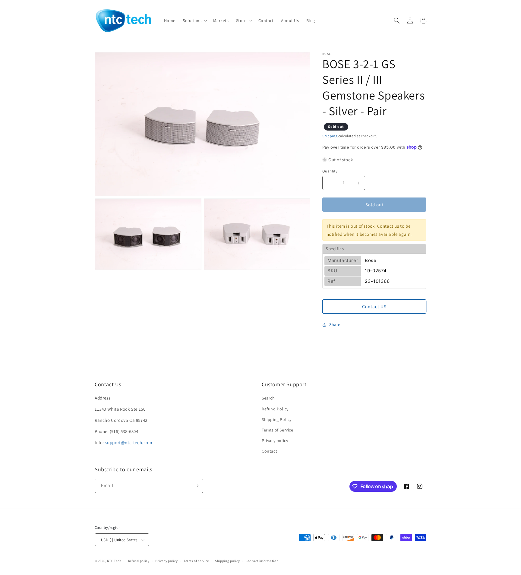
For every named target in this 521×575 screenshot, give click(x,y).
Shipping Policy (277, 419)
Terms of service (196, 561)
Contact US (374, 306)
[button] (194, 20)
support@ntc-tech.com (128, 442)
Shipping (330, 136)
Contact (269, 451)
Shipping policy (227, 561)
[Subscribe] (196, 486)
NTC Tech (114, 561)
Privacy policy (275, 440)
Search (268, 398)
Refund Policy (275, 409)
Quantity (329, 171)
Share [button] (334, 324)
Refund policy (139, 561)
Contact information (262, 561)
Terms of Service (277, 430)
